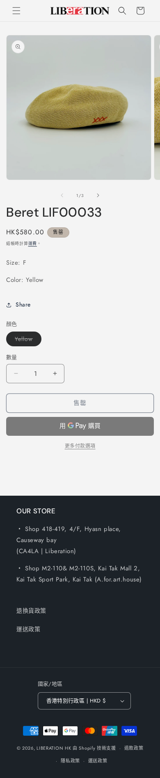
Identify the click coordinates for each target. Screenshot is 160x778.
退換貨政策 (31, 610)
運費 (32, 243)
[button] (16, 11)
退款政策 (134, 748)
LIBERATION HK (54, 748)
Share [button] (23, 304)
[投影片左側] (62, 195)
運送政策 (28, 629)
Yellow (27, 340)
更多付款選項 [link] (80, 446)
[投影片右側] (98, 195)
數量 (11, 357)
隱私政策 (70, 760)
